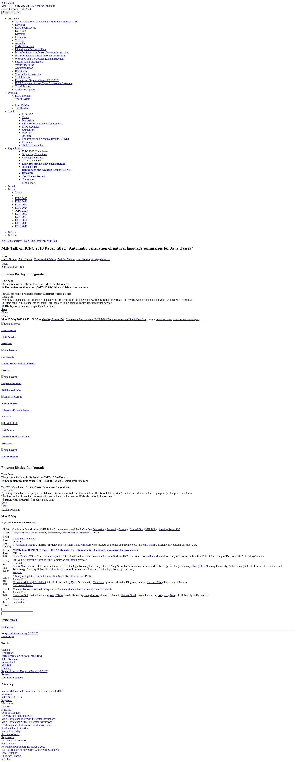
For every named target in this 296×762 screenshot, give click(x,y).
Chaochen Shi (20, 595)
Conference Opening (24, 538)
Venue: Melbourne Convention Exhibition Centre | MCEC (46, 21)
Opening (26, 135)
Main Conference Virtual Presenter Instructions (40, 55)
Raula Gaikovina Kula (79, 544)
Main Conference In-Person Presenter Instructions (42, 52)
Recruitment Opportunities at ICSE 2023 (37, 80)
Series (18, 192)
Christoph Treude (164, 319)
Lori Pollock (83, 259)
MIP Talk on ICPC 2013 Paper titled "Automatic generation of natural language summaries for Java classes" (76, 550)
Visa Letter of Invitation (28, 74)
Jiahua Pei (54, 569)
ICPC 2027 (21, 198)
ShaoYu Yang (109, 566)
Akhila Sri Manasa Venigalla (186, 319)
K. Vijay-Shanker (100, 259)
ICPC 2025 (21, 204)
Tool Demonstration (33, 145)
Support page (7, 636)
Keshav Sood (128, 595)
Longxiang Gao (166, 595)
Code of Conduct (24, 46)
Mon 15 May (22, 104)
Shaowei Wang (155, 582)
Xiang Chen (198, 566)
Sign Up (5, 759)
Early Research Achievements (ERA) (42, 123)
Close (4, 312)
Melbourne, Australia (43, 5)
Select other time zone (76, 287)
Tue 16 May (21, 108)
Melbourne (21, 37)
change (32, 522)
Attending (13, 18)
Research (27, 142)
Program (12, 92)
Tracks (11, 111)
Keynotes (20, 24)
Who (4, 256)
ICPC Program (23, 95)
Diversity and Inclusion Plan (30, 49)
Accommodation (24, 67)
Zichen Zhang (236, 566)
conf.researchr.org (17, 633)
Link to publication (23, 585)
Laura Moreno (9, 259)
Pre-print (17, 572)
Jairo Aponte (25, 259)
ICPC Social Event (25, 27)
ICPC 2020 (21, 219)
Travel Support (23, 86)
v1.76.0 (33, 633)
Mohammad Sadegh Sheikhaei (29, 582)
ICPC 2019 (21, 223)
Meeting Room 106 (53, 319)
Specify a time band (43, 306)
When (4, 316)
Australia (20, 43)
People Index (29, 182)
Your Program (22, 98)
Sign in (12, 231)
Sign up (12, 235)
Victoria (19, 40)
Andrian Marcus (66, 259)
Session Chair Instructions (29, 61)
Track (4, 263)
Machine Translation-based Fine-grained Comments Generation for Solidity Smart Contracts (62, 589)
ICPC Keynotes (30, 126)
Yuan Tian (98, 582)
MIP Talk (27, 132)
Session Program (10, 509)
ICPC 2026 (21, 201)
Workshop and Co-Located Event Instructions (40, 58)
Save (4, 309)
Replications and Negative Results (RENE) (45, 138)
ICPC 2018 (21, 226)
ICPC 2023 (30, 240)
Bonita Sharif (147, 544)
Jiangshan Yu (91, 595)
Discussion (28, 120)
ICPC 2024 (21, 207)
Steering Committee (32, 157)
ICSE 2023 (25, 9)
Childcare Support (25, 89)
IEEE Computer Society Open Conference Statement (43, 83)
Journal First (28, 129)
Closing (26, 117)
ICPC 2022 (21, 213)
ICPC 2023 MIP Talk (12, 266)
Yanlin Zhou (19, 566)
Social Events (22, 77)
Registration (21, 71)
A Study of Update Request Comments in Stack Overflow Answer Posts (52, 576)
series (18, 240)
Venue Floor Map (24, 64)
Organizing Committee (34, 154)
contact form (8, 627)
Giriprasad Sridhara (45, 259)
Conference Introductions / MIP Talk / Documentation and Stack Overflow (106, 319)
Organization (15, 148)
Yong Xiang (56, 595)
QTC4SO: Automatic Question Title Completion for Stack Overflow (50, 559)
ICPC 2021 (21, 216)
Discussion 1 (20, 599)
